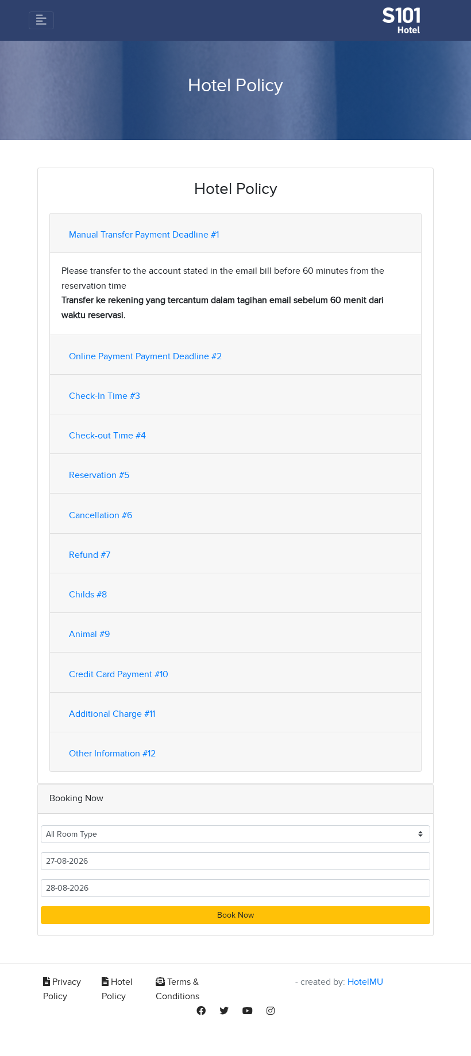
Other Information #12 (112, 753)
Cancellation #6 (100, 515)
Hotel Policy (117, 989)
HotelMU (365, 982)
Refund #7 (89, 555)
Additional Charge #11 (112, 714)
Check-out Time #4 (107, 435)
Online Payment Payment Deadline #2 (145, 356)
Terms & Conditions (177, 989)
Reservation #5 (99, 475)
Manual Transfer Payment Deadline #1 (144, 234)
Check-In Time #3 (104, 396)
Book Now (235, 915)
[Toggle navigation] (41, 20)
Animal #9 (89, 634)
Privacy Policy (62, 989)
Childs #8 (88, 594)
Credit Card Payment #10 (118, 674)
